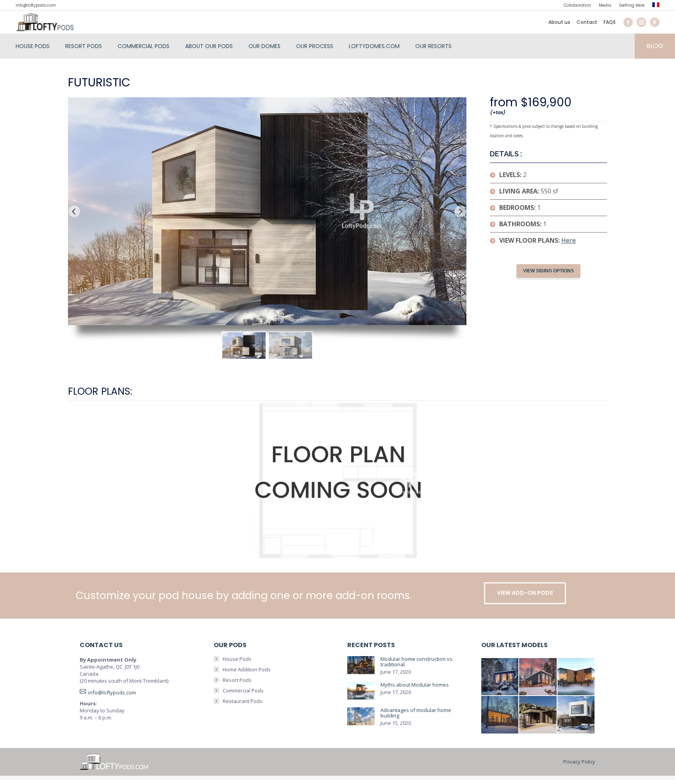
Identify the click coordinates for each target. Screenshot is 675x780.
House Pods (237, 659)
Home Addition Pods (247, 669)
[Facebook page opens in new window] (628, 22)
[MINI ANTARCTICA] (500, 677)
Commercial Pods (243, 690)
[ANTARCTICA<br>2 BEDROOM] (538, 677)
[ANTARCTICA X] (576, 677)
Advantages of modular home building (415, 712)
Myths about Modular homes (414, 684)
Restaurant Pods (242, 701)
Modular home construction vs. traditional (417, 661)
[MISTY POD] (538, 715)
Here (568, 240)
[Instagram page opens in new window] (641, 22)
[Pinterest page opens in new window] (654, 22)
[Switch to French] (655, 5)
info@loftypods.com (36, 5)
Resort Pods (237, 680)
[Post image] (361, 665)
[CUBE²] (576, 715)
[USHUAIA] (500, 715)
